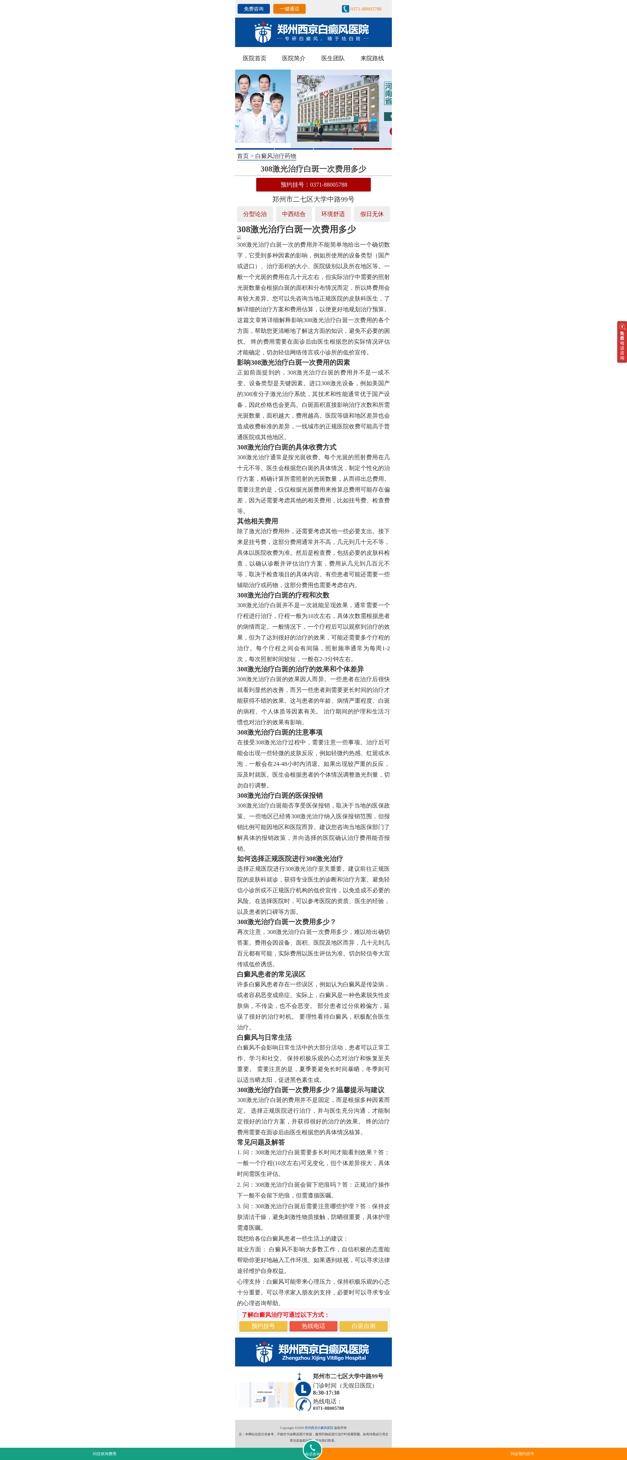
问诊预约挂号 (522, 1454)
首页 (243, 156)
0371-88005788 (366, 9)
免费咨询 (254, 9)
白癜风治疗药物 (275, 156)
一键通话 (289, 9)
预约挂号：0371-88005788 (314, 184)
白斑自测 (363, 1326)
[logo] (313, 32)
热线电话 (313, 1326)
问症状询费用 (104, 1454)
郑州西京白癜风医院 (319, 1428)
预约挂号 (263, 1326)
